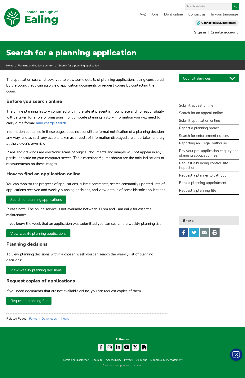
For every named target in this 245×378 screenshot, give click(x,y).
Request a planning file (28, 300)
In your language (224, 14)
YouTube (126, 347)
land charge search (51, 123)
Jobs (155, 14)
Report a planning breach (199, 128)
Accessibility (113, 360)
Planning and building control (35, 65)
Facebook (183, 232)
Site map (97, 360)
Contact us (197, 14)
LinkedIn (118, 347)
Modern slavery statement (166, 360)
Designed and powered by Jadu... (123, 365)
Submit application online (199, 120)
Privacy (128, 360)
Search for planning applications (36, 199)
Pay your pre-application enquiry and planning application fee (208, 153)
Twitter (194, 232)
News (65, 319)
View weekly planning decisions (36, 270)
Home (9, 65)
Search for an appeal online (201, 113)
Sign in (200, 32)
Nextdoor (144, 347)
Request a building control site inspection (203, 165)
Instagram (109, 347)
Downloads (49, 319)
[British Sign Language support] (216, 23)
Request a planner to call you (202, 175)
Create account (224, 32)
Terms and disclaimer (76, 360)
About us (141, 360)
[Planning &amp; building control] (209, 100)
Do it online (173, 14)
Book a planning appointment (202, 183)
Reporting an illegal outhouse (203, 143)
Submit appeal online (196, 105)
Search (235, 6)
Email (204, 232)
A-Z (143, 14)
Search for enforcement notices (204, 135)
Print (215, 232)
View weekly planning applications (38, 233)
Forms (33, 319)
